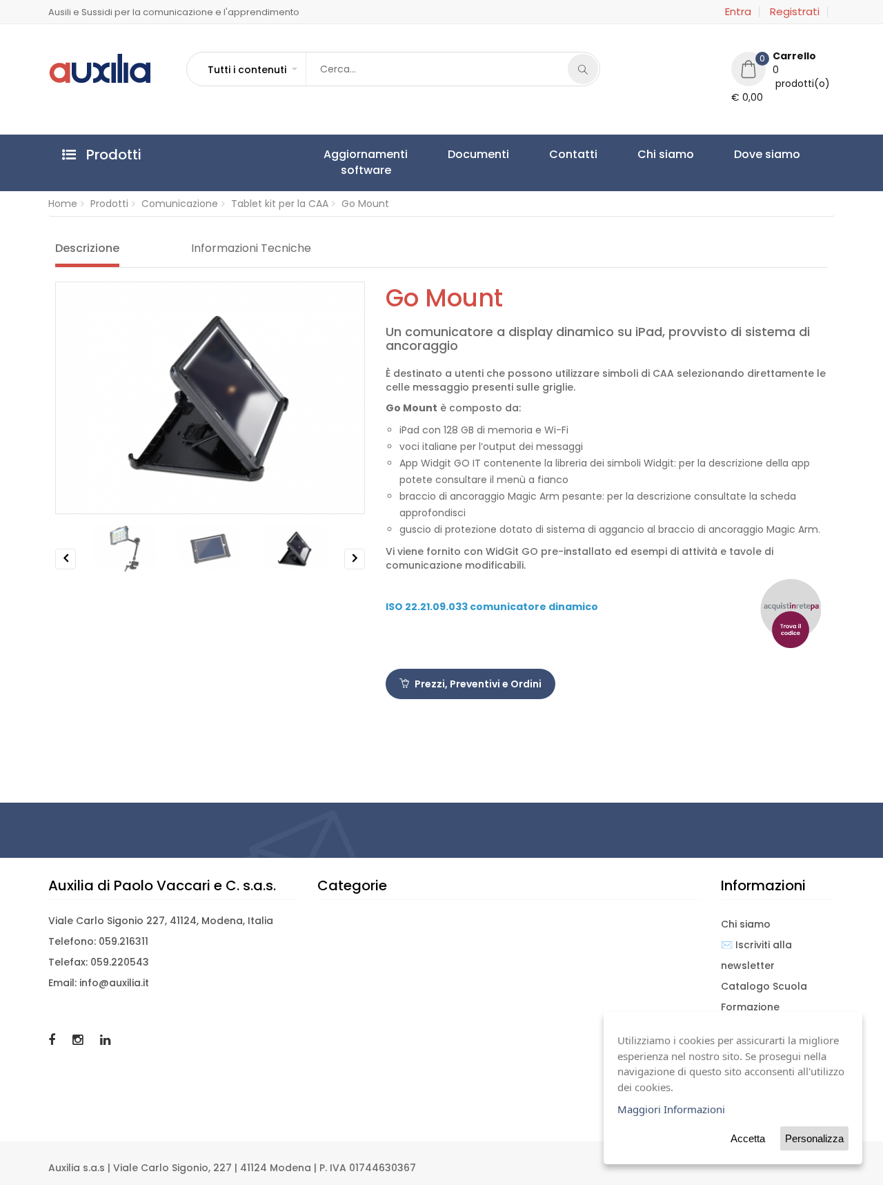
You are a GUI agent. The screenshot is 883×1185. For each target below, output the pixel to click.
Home (62, 203)
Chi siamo (574, 154)
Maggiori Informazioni (671, 1109)
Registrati (795, 11)
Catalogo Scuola (764, 986)
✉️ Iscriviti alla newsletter (756, 955)
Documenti (439, 154)
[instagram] (79, 1039)
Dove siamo (649, 154)
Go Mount (365, 203)
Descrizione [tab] (87, 248)
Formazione (750, 1007)
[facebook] (53, 1039)
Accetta (748, 1138)
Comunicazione (179, 203)
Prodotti (109, 203)
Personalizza (814, 1138)
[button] (252, 70)
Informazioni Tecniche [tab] (251, 248)
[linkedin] (105, 1039)
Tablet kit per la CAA (279, 203)
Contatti (508, 154)
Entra (738, 11)
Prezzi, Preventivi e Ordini (477, 684)
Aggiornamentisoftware (352, 162)
